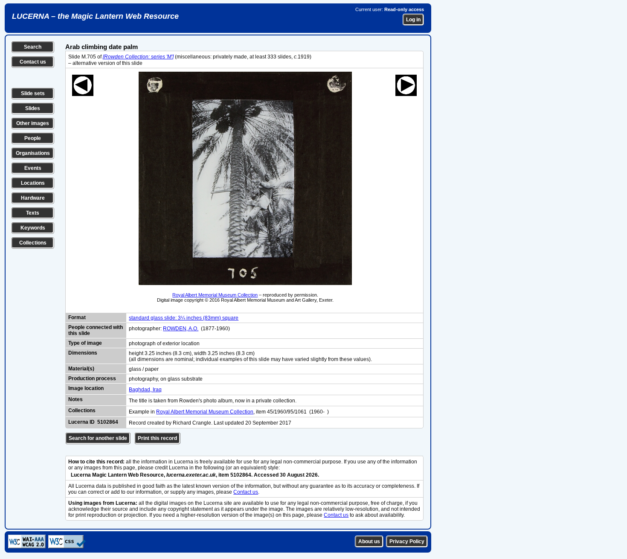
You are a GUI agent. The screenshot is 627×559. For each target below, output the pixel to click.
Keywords (32, 228)
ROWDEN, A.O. (180, 329)
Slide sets (33, 93)
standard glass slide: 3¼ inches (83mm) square (183, 318)
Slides (32, 108)
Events (32, 168)
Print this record (157, 438)
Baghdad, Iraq (145, 390)
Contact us (33, 62)
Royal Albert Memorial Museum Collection (215, 294)
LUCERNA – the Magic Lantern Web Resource (95, 16)
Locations (33, 183)
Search (32, 47)
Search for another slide (98, 438)
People (32, 138)
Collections (32, 243)
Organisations (33, 153)
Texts (32, 213)
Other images (32, 123)
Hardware (33, 198)
